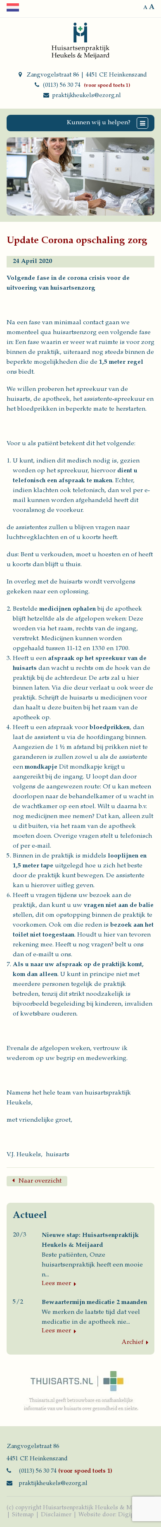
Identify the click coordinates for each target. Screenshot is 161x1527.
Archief (132, 1342)
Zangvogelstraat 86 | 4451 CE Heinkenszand (86, 75)
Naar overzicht (40, 1181)
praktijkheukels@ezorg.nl (86, 96)
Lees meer (56, 1284)
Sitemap (23, 1515)
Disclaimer (56, 1515)
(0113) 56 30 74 (61, 85)
